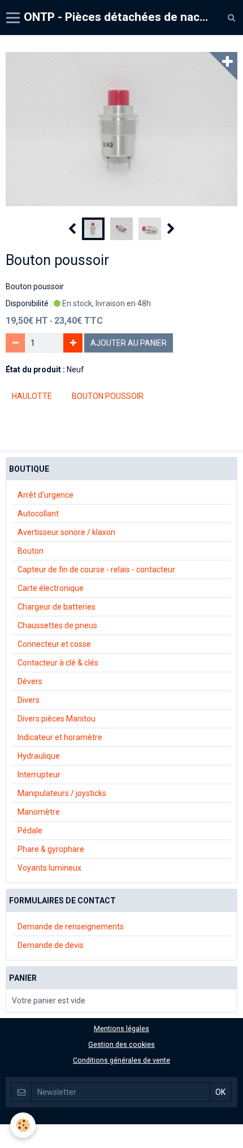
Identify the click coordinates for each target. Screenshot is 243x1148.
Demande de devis (51, 945)
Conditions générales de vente (121, 1060)
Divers (29, 700)
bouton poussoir (108, 396)
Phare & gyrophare (51, 849)
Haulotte (32, 396)
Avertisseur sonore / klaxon (66, 532)
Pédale (30, 830)
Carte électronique (51, 588)
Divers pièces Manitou (57, 718)
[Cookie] (23, 1125)
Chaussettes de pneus (57, 625)
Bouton (31, 550)
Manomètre (39, 811)
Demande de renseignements (71, 926)
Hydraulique (39, 755)
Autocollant (38, 513)
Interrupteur (39, 774)
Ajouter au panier (128, 342)
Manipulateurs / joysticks (62, 793)
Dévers (30, 681)
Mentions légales (121, 1028)
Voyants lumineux (49, 867)
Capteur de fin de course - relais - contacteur (96, 569)
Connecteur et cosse (54, 644)
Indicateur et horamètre (60, 737)
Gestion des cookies (121, 1044)
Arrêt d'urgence (45, 494)
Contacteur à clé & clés (58, 662)
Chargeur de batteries (57, 606)
